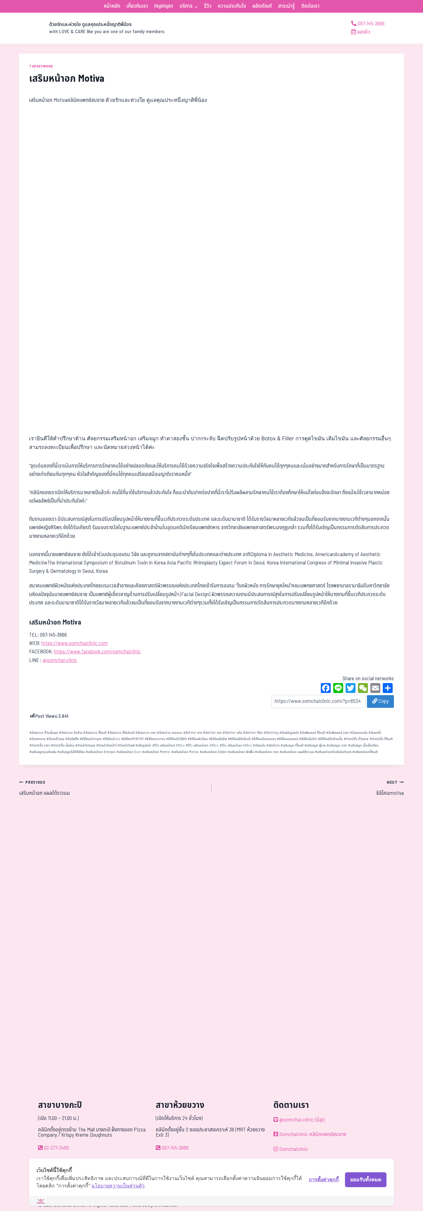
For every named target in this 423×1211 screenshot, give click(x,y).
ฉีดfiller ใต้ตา (253, 732)
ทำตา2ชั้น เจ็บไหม (62, 745)
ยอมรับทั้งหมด (365, 1179)
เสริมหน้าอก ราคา (267, 752)
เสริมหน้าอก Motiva (184, 752)
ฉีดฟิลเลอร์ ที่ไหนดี (312, 732)
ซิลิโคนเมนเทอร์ (287, 739)
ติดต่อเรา (310, 6)
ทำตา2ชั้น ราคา (39, 745)
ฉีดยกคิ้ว (375, 732)
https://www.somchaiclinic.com (74, 643)
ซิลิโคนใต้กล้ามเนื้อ (330, 739)
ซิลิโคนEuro (111, 739)
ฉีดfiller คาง (192, 732)
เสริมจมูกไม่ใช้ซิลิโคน (71, 752)
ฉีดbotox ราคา (145, 732)
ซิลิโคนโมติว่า (308, 739)
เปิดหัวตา (273, 745)
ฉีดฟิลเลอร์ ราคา (337, 732)
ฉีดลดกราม (37, 739)
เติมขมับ (259, 745)
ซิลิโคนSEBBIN (176, 739)
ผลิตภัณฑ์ (262, 6)
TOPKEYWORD (41, 66)
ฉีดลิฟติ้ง (72, 739)
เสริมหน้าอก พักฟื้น (241, 752)
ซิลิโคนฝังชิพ (218, 739)
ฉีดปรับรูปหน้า (289, 732)
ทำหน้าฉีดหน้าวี (106, 745)
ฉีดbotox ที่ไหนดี (95, 732)
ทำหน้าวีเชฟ (126, 745)
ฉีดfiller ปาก (212, 732)
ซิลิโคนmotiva (155, 739)
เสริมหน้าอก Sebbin (213, 752)
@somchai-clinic (60, 660)
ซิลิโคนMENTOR (132, 739)
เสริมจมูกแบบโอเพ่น (42, 752)
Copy (383, 701)
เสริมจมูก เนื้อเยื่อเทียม (363, 745)
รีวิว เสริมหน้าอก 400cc (236, 745)
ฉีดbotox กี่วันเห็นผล (43, 732)
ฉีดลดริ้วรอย (55, 739)
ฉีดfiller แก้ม (232, 732)
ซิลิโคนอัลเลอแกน (263, 739)
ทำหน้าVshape (85, 745)
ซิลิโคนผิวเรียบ (198, 739)
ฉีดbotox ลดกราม (169, 732)
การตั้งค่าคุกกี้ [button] (324, 1179)
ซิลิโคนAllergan (91, 739)
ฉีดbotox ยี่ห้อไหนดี (120, 732)
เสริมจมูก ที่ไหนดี (292, 745)
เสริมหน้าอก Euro (128, 752)
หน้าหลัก (112, 6)
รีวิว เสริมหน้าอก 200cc (168, 745)
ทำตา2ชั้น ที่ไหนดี (381, 739)
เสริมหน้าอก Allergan (101, 752)
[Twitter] (350, 689)
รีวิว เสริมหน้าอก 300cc (202, 745)
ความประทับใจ (232, 6)
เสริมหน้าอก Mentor (156, 752)
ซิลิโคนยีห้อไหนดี (239, 739)
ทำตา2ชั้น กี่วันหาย (356, 739)
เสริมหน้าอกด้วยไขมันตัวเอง (333, 752)
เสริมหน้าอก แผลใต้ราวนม (297, 752)
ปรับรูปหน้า (143, 745)
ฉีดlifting (271, 732)
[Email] (375, 689)
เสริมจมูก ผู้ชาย (315, 745)
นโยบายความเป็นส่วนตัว (118, 1186)
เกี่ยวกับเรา (137, 6)
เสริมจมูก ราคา (337, 745)
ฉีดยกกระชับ (359, 732)
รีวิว (208, 6)
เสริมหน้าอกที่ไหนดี (365, 752)
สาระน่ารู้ (286, 6)
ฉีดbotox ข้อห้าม (70, 732)
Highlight (163, 6)
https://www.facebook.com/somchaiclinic (97, 652)
